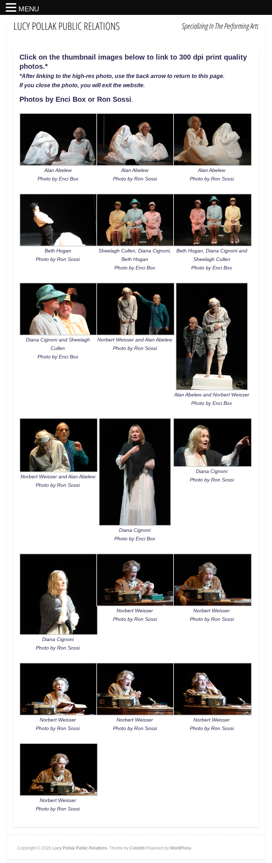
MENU (28, 9)
